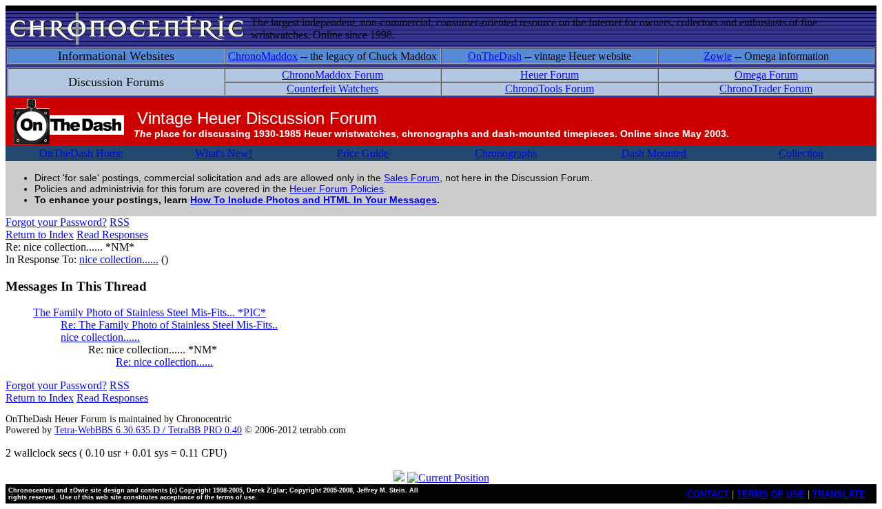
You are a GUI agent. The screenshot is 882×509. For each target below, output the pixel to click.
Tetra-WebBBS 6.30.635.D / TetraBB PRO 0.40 (148, 430)
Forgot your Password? (56, 222)
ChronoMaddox (263, 56)
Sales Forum (412, 177)
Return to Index (40, 234)
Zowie (718, 56)
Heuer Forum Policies (336, 188)
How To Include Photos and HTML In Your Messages (313, 199)
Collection (801, 153)
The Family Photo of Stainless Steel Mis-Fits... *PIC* (149, 312)
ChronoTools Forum (549, 88)
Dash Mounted (654, 153)
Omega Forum (766, 75)
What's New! (223, 153)
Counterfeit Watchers (332, 88)
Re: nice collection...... (164, 362)
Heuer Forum (549, 75)
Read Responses (112, 234)
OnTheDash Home (81, 153)
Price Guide (363, 153)
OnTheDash (495, 56)
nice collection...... (118, 259)
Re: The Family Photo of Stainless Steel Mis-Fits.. (169, 325)
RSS (120, 222)
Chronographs (506, 153)
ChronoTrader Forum (765, 88)
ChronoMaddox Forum (332, 75)
